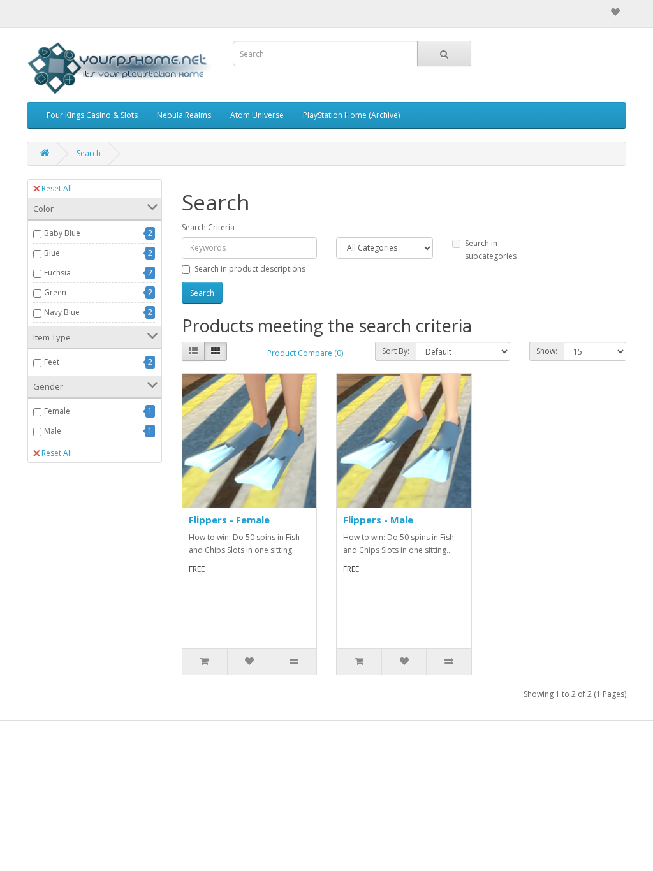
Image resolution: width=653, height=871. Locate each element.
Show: (546, 351)
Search (89, 153)
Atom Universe (257, 115)
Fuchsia (57, 272)
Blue (52, 252)
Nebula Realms (184, 115)
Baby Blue (62, 233)
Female (57, 411)
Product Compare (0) (305, 353)
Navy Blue (62, 312)
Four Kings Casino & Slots (92, 115)
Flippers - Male (378, 519)
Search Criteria (208, 227)
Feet (51, 361)
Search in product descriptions (249, 268)
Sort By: (395, 351)
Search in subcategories (491, 249)
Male (52, 430)
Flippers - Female (229, 519)
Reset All (56, 188)
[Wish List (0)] (615, 12)
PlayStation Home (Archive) (351, 115)
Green (55, 292)
